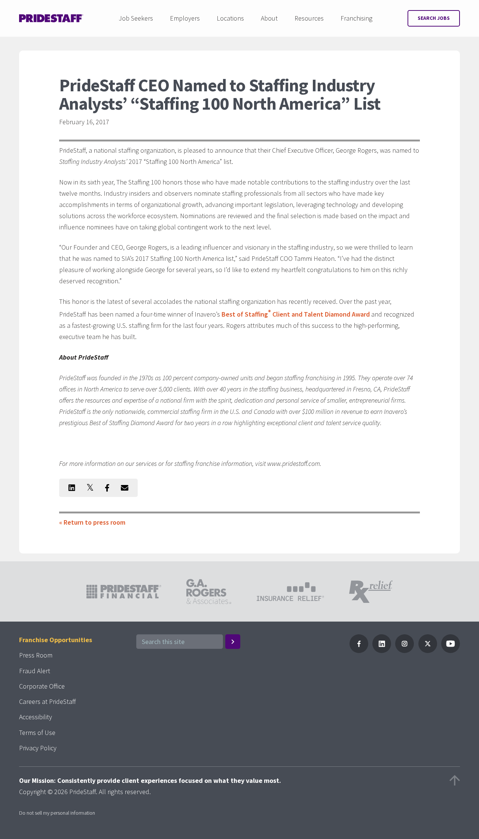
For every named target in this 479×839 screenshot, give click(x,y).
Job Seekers (136, 18)
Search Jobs (434, 18)
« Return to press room (92, 522)
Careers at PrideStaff (47, 701)
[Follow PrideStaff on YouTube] (450, 650)
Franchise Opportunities (55, 639)
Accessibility (35, 717)
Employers (185, 18)
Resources (309, 18)
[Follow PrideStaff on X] (427, 650)
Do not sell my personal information (57, 812)
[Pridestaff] (51, 18)
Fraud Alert (34, 670)
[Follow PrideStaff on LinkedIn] (381, 650)
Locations (230, 18)
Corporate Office (42, 686)
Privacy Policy (38, 748)
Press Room (35, 655)
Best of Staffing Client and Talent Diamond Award (296, 314)
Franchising (356, 18)
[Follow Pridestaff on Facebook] (359, 650)
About (269, 18)
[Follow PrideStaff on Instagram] (404, 650)
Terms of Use (37, 732)
